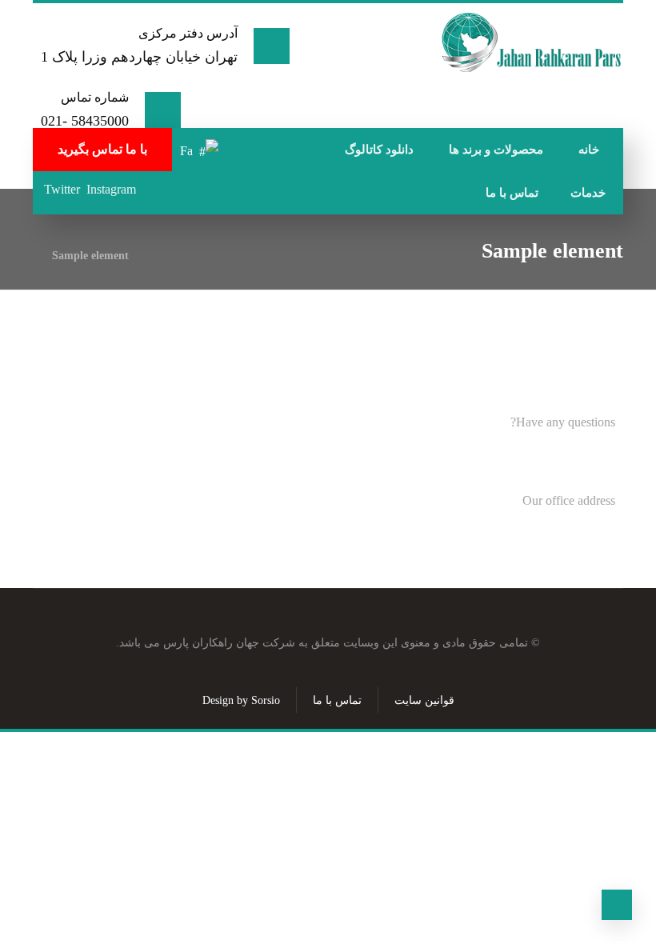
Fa (186, 151)
